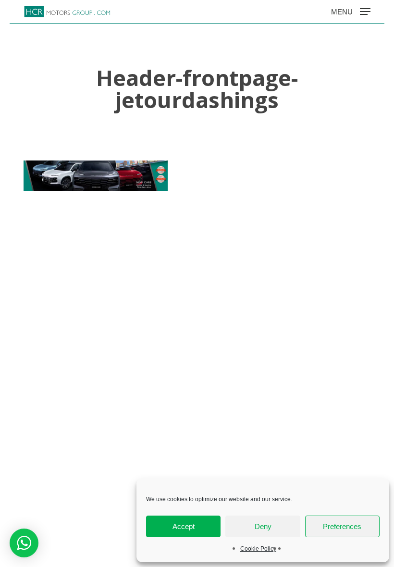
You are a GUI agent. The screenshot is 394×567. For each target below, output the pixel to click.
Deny (263, 526)
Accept (183, 526)
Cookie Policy (258, 548)
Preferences (342, 526)
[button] (350, 11)
